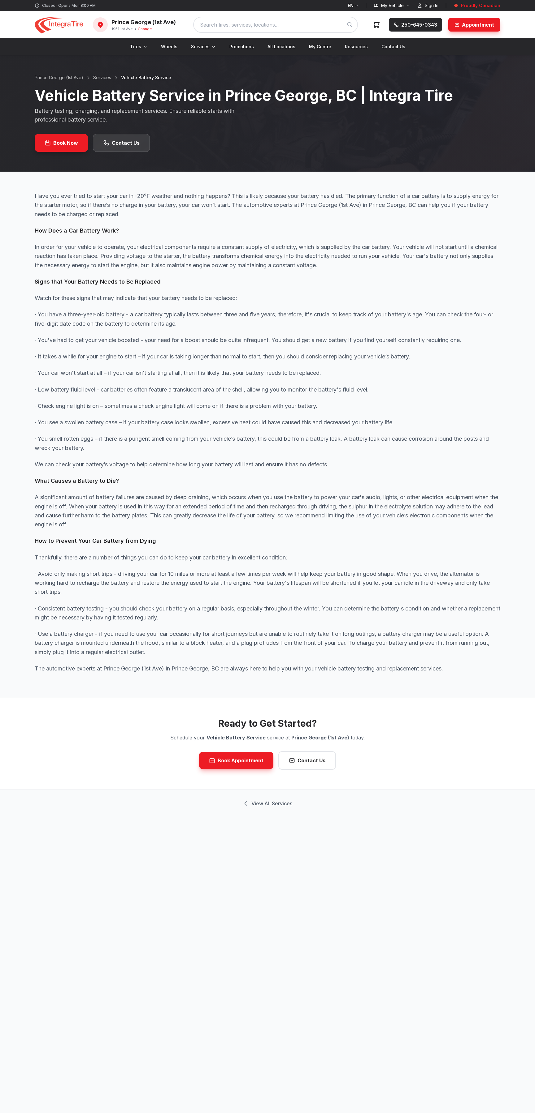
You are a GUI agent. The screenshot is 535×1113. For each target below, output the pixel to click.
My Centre (320, 46)
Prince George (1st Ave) (59, 77)
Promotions (241, 46)
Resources (356, 46)
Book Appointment (240, 760)
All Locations (281, 46)
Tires (135, 46)
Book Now (65, 143)
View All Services (271, 803)
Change (145, 29)
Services (200, 46)
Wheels (169, 46)
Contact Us (393, 46)
